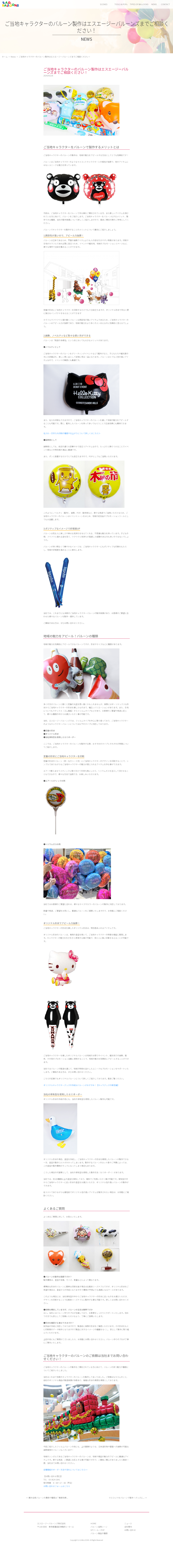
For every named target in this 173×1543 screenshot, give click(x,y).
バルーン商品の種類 (99, 1533)
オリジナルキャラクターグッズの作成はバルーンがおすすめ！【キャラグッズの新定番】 (81, 1085)
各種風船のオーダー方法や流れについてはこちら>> (65, 1469)
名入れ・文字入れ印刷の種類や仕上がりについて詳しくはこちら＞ (71, 433)
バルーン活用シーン (99, 1526)
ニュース (128, 1523)
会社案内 (128, 1526)
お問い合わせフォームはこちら (56, 1486)
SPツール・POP (97, 1530)
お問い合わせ (130, 1530)
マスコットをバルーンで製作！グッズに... (126, 1497)
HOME (93, 1523)
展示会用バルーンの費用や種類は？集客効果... (48, 1497)
